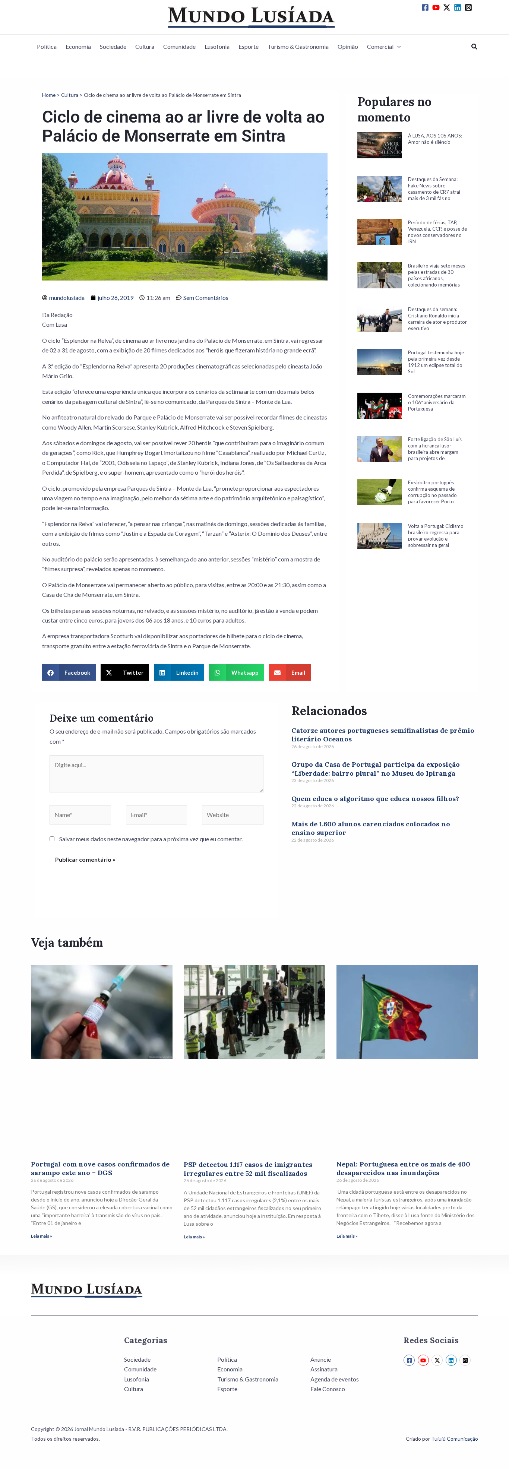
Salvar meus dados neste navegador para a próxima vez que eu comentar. (151, 838)
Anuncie (320, 1359)
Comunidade (179, 46)
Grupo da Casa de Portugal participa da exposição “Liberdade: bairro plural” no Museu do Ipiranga (375, 768)
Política (47, 46)
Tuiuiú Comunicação (454, 1438)
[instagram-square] (469, 7)
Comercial (380, 46)
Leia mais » (41, 1236)
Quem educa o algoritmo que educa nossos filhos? (375, 798)
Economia (78, 46)
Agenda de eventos (334, 1379)
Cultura (144, 46)
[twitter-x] (448, 7)
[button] (397, 46)
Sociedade (113, 46)
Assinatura (324, 1369)
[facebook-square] (426, 7)
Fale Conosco (327, 1388)
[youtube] (437, 7)
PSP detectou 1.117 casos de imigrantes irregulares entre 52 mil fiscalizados (248, 1168)
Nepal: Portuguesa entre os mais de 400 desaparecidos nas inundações (403, 1168)
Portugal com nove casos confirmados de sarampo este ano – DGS (100, 1168)
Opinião (348, 46)
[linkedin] (459, 7)
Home (49, 95)
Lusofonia (217, 46)
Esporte (248, 46)
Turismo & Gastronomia (298, 46)
